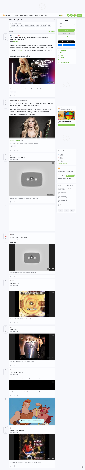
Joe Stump (12, 198)
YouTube (42, 88)
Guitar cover (22, 88)
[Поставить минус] (6, 39)
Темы (46, 15)
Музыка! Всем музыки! (17, 430)
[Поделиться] (17, 95)
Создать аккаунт (66, 33)
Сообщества (37, 15)
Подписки (31, 15)
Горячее (16, 15)
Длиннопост (30, 143)
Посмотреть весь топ (62, 163)
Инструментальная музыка (32, 391)
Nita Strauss (36, 143)
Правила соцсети (70, 185)
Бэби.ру (59, 207)
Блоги (42, 15)
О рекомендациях (70, 186)
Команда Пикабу (61, 188)
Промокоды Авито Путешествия (64, 203)
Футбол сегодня (61, 205)
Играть (66, 124)
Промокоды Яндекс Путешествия (64, 199)
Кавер (11, 88)
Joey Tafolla (12, 391)
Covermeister (14, 35)
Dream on (34, 88)
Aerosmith (30, 88)
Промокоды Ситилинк (62, 201)
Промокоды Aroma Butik (62, 197)
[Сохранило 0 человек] (14, 96)
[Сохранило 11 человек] (14, 150)
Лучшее (21, 15)
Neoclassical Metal (21, 198)
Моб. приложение (61, 189)
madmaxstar (14, 100)
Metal (11, 143)
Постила (59, 204)
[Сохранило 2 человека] (14, 276)
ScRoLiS (13, 155)
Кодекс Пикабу (61, 186)
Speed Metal (28, 198)
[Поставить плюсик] (6, 35)
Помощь (59, 185)
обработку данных (67, 179)
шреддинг (22, 50)
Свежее (25, 15)
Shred (26, 88)
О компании (69, 188)
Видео (38, 88)
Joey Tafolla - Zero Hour (17, 372)
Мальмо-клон (14, 283)
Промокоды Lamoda (62, 193)
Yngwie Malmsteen (25, 272)
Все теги (12, 27)
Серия (14, 41)
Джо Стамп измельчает (17, 157)
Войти (79, 15)
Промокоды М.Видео (62, 195)
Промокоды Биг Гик (62, 192)
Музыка (15, 88)
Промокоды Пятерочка (62, 196)
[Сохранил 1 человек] (14, 322)
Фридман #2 (14, 329)
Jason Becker (30, 462)
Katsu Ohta (23, 318)
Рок (18, 88)
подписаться (70, 175)
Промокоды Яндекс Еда (62, 200)
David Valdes (12, 361)
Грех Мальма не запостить (18, 237)
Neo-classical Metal (19, 391)
